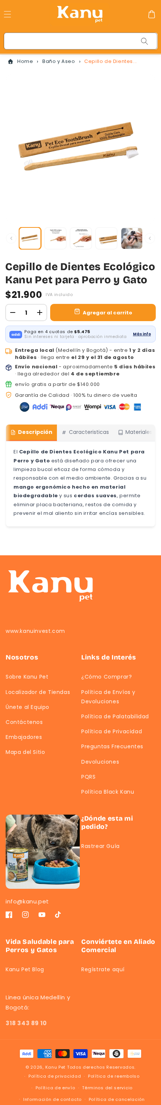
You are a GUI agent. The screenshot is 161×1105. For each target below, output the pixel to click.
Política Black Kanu (107, 791)
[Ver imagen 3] (81, 238)
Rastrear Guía (100, 846)
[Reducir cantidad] (12, 312)
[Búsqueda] (144, 41)
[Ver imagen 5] (132, 238)
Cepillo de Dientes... (110, 61)
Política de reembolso (114, 1076)
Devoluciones (100, 762)
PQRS (88, 777)
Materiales (138, 432)
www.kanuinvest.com (35, 631)
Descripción (35, 432)
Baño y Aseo (58, 61)
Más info (142, 334)
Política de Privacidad (111, 731)
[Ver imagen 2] (55, 238)
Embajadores (24, 737)
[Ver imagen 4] (106, 238)
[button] (151, 14)
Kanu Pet (56, 1067)
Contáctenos (24, 722)
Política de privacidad (54, 1076)
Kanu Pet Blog (25, 969)
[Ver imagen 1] (30, 238)
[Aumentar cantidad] (39, 312)
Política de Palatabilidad (115, 716)
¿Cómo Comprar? (106, 676)
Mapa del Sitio (25, 752)
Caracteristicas (89, 432)
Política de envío (55, 1088)
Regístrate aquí (103, 969)
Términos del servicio (107, 1088)
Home (25, 61)
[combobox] (81, 41)
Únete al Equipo (27, 707)
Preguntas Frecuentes (112, 746)
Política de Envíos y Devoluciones (108, 696)
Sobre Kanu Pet (27, 676)
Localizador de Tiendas (38, 692)
